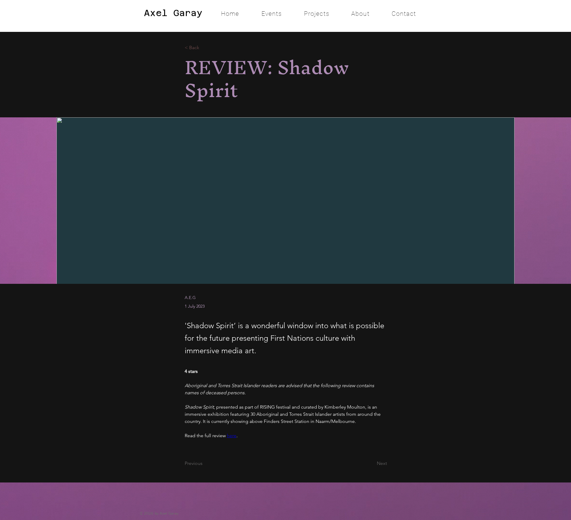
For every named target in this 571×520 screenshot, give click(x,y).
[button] (316, 14)
